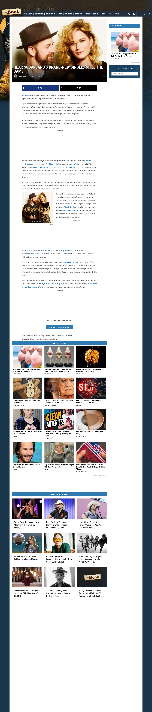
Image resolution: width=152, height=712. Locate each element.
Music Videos (48, 339)
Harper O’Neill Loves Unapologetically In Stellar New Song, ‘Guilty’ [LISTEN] (59, 559)
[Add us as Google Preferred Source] (133, 14)
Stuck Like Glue (70, 207)
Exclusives (39, 14)
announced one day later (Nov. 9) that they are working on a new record (57, 167)
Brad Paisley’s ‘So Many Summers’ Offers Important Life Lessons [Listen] (57, 525)
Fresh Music (50, 14)
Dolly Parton (44, 284)
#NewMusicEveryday (37, 336)
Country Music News (36, 339)
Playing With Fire (65, 250)
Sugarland (25, 95)
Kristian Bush (60, 336)
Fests (103, 14)
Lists (60, 14)
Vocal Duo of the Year (53, 164)
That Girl (47, 250)
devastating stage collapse (68, 210)
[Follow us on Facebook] (139, 14)
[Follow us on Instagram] (149, 14)
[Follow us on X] (144, 14)
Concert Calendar (91, 14)
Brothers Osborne (74, 164)
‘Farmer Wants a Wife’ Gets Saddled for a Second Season (26, 557)
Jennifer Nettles (50, 336)
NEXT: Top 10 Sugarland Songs (59, 327)
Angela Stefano (22, 76)
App (110, 14)
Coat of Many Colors (58, 284)
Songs (55, 339)
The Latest (28, 14)
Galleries (68, 14)
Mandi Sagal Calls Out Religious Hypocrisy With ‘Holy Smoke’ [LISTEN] (27, 593)
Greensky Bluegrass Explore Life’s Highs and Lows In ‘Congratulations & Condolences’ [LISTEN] (90, 559)
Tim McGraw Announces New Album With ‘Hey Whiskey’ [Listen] (26, 525)
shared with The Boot (70, 262)
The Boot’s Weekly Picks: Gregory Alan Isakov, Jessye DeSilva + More (58, 593)
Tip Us (117, 14)
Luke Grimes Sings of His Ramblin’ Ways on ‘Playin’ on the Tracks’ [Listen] (90, 525)
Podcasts (78, 14)
